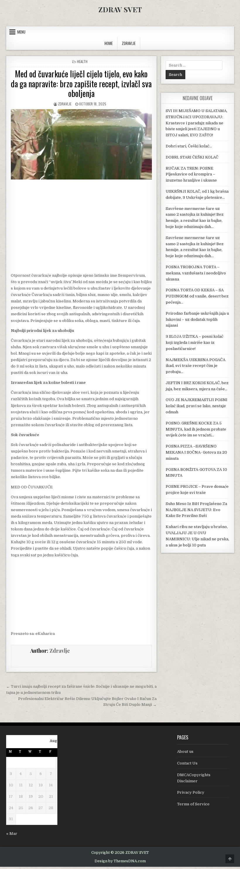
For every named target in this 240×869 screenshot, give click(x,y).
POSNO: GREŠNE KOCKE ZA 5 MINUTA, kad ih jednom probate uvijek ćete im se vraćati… (196, 429)
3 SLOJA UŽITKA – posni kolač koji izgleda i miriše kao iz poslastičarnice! (194, 342)
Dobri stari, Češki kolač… (189, 146)
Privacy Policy (190, 792)
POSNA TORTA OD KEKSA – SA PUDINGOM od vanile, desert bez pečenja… (197, 296)
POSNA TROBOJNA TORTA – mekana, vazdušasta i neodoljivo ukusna (196, 273)
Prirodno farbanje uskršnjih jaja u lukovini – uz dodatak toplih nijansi (197, 319)
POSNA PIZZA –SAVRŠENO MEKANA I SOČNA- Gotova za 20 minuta (196, 452)
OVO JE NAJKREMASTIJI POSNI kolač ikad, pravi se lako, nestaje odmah (196, 406)
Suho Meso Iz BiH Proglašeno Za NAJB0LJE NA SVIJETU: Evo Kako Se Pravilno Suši (196, 509)
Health (82, 61)
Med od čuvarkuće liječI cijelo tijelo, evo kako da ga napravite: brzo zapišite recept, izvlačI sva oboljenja (81, 83)
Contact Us (187, 763)
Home (108, 43)
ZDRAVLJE (129, 43)
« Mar (11, 833)
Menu (21, 32)
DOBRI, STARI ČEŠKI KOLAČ (192, 157)
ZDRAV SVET (120, 9)
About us (185, 751)
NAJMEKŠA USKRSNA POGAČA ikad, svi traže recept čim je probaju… (195, 366)
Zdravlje (64, 103)
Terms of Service (193, 804)
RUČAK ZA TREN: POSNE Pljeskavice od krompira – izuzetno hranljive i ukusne (191, 174)
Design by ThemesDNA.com (120, 861)
